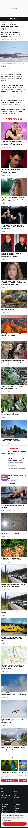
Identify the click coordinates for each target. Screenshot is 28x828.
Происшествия (4, 810)
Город (15, 793)
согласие (16, 818)
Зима (2, 799)
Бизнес (16, 791)
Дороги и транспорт (6, 22)
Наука (15, 802)
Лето (15, 800)
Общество (3, 806)
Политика (16, 808)
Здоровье (16, 797)
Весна (2, 793)
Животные (3, 797)
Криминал (16, 799)
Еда (15, 795)
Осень (2, 808)
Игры (14, 758)
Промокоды (14, 448)
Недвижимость (4, 804)
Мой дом (3, 802)
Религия (16, 812)
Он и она (16, 806)
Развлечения (4, 812)
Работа (15, 810)
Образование (17, 804)
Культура (3, 800)
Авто (2, 791)
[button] (14, 454)
